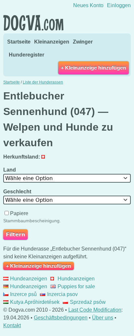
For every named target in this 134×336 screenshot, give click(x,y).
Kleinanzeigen (51, 42)
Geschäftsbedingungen (60, 317)
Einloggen (119, 5)
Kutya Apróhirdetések (35, 302)
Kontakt (12, 325)
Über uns (102, 317)
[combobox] (67, 178)
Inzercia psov (62, 294)
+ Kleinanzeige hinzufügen (93, 68)
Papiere (19, 213)
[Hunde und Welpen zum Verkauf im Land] (44, 157)
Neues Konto (88, 5)
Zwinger (83, 42)
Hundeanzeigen (28, 278)
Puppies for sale (76, 286)
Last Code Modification (94, 310)
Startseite (19, 42)
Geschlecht (18, 191)
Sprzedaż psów (87, 302)
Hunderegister (26, 55)
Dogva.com (33, 23)
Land (10, 170)
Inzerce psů (23, 294)
